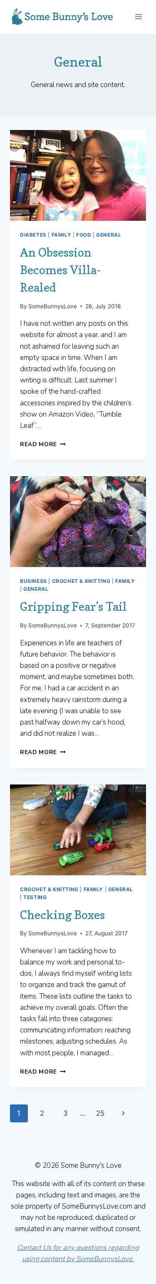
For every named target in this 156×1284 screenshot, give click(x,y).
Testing (35, 897)
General (108, 235)
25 (100, 1113)
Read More (43, 444)
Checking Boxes (62, 915)
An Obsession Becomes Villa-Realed (60, 270)
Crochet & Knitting (81, 581)
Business (33, 581)
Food (83, 235)
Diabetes (33, 235)
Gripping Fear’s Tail (73, 607)
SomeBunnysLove (52, 306)
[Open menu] (138, 16)
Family (62, 235)
